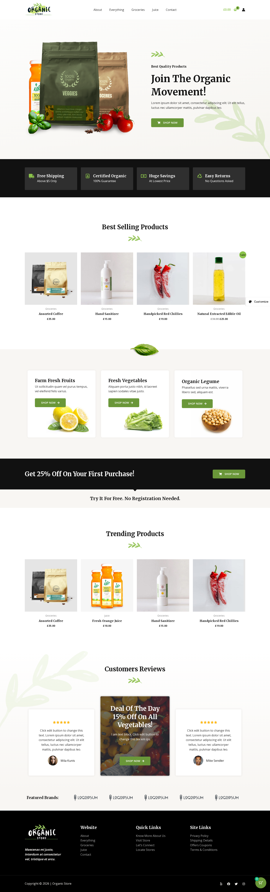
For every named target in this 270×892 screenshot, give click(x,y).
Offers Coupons (201, 845)
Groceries (138, 10)
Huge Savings (162, 176)
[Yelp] (221, 883)
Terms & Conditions (203, 850)
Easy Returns (217, 176)
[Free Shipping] (31, 176)
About (97, 10)
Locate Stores (145, 850)
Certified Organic (109, 176)
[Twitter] (236, 883)
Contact (171, 10)
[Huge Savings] (143, 176)
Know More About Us (150, 836)
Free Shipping (50, 176)
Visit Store (143, 840)
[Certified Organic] (87, 176)
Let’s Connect (145, 845)
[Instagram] (243, 883)
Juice (155, 10)
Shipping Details (201, 840)
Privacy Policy (199, 836)
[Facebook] (228, 883)
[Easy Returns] (199, 176)
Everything (116, 10)
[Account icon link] (243, 9)
